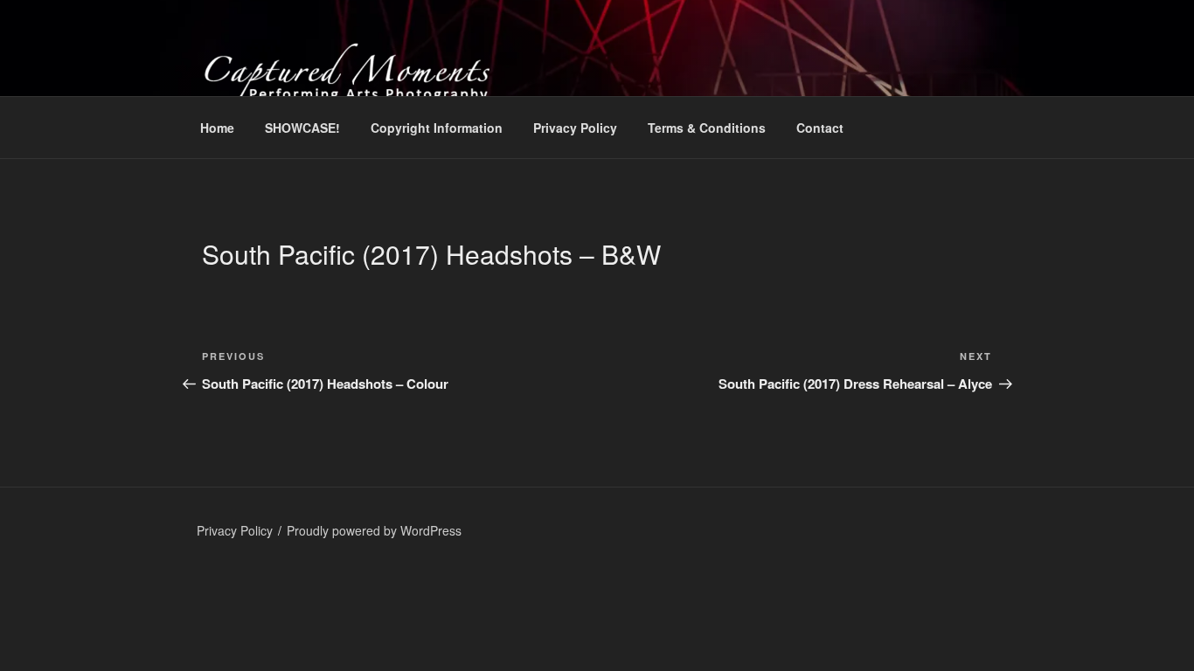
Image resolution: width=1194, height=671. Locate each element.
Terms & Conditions (707, 127)
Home (217, 127)
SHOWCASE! (302, 127)
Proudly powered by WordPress (374, 530)
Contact (819, 127)
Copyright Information (437, 127)
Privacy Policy (575, 127)
